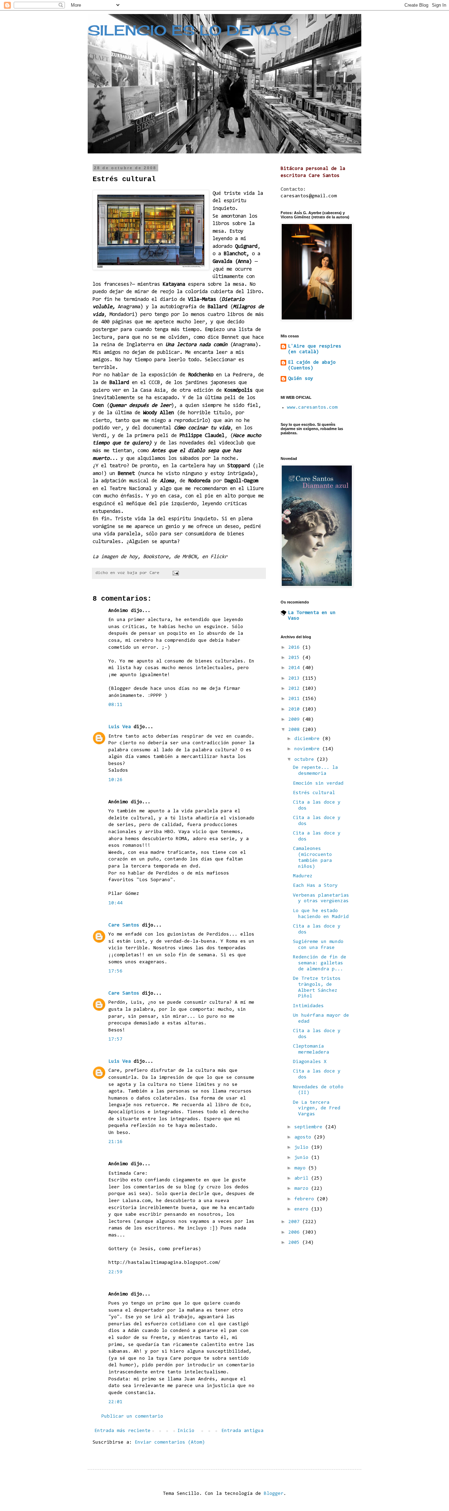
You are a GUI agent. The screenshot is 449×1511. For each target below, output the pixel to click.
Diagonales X (310, 1062)
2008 (295, 729)
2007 (295, 1222)
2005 (295, 1242)
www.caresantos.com (312, 407)
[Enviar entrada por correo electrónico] (175, 573)
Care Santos (123, 925)
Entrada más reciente (122, 1430)
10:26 (115, 780)
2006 (295, 1232)
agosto (304, 1137)
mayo (301, 1168)
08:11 (115, 704)
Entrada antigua (242, 1430)
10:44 (115, 903)
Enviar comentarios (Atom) (170, 1442)
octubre (305, 759)
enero (302, 1209)
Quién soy (300, 378)
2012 (295, 688)
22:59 (115, 1272)
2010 (295, 709)
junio (302, 1157)
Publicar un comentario (132, 1416)
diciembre (308, 739)
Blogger (273, 1493)
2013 (295, 678)
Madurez (303, 876)
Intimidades (308, 1006)
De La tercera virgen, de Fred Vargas (316, 1108)
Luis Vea (119, 727)
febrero (305, 1199)
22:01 (115, 1402)
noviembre (308, 749)
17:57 (115, 1039)
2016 (295, 647)
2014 (295, 668)
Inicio (185, 1430)
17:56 (115, 971)
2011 (295, 699)
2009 (295, 719)
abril (302, 1178)
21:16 (115, 1142)
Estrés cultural (314, 793)
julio (302, 1147)
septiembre (309, 1127)
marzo (302, 1188)
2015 (295, 657)
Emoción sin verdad (318, 783)
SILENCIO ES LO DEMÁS (189, 30)
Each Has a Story (315, 885)
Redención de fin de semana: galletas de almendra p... (319, 963)
